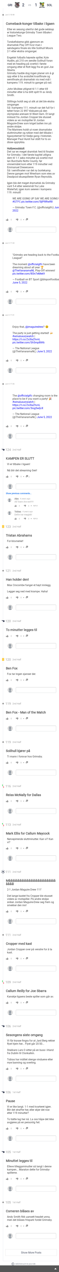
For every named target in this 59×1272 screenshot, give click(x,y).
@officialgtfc (35, 264)
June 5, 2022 (19, 282)
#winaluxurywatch (23, 336)
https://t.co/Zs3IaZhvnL (26, 339)
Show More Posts (31, 1252)
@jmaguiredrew (34, 326)
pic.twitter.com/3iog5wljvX (27, 408)
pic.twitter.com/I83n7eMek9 (28, 273)
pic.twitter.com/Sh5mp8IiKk (28, 342)
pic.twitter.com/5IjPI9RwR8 (37, 201)
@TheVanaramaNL (23, 270)
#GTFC (16, 201)
